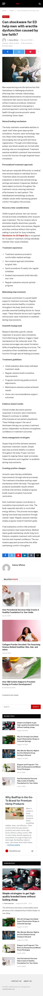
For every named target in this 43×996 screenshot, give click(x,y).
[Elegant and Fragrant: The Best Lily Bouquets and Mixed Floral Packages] (8, 767)
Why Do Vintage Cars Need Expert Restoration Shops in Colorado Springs (28, 739)
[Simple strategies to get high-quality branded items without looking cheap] (8, 725)
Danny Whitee (13, 40)
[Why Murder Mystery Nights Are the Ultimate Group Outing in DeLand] (8, 753)
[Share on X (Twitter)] (19, 52)
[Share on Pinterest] (30, 52)
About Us (28, 981)
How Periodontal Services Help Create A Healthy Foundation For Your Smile (27, 781)
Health (5, 16)
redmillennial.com (8, 989)
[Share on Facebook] (7, 52)
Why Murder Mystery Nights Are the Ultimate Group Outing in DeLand (28, 753)
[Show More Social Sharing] (38, 52)
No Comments (27, 43)
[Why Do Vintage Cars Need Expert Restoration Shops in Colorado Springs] (8, 739)
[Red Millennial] (21, 3)
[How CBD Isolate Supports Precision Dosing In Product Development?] (21, 668)
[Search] (39, 3)
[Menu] (3, 3)
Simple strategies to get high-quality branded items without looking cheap (28, 725)
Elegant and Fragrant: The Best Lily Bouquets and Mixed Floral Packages (28, 767)
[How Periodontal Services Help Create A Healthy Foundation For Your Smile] (21, 596)
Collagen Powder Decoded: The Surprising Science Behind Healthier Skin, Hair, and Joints (21, 647)
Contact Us (16, 981)
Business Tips (8, 889)
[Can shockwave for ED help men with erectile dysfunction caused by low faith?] (21, 69)
